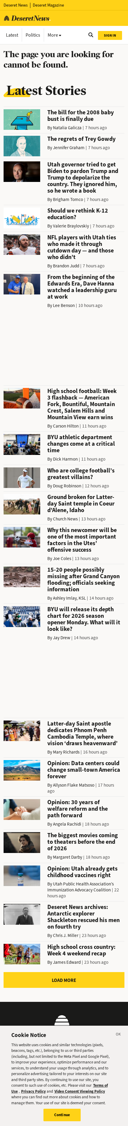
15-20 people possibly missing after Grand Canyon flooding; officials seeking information (83, 579)
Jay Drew (61, 638)
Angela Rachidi (67, 824)
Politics (33, 35)
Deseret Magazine (48, 5)
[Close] (118, 1035)
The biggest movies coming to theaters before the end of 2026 (82, 841)
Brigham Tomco (68, 199)
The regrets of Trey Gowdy (81, 139)
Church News (65, 519)
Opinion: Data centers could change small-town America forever (83, 769)
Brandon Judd (66, 266)
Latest (12, 35)
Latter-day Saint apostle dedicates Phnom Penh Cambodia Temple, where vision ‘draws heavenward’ (82, 733)
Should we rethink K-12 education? (77, 214)
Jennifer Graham (69, 148)
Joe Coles (62, 559)
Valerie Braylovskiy (71, 226)
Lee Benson (64, 305)
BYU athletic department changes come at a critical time (81, 443)
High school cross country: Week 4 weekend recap (81, 950)
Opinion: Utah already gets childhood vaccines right (82, 872)
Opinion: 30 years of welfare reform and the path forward (77, 808)
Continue (62, 1114)
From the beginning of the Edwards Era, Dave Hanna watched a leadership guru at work (82, 287)
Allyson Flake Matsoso (73, 785)
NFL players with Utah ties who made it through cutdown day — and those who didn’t (81, 247)
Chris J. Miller (65, 935)
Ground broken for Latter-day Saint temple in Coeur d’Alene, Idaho (81, 503)
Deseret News (16, 5)
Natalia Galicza (67, 128)
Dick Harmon (65, 459)
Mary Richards (66, 752)
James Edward (67, 962)
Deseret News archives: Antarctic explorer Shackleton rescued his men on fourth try (83, 917)
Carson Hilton (66, 426)
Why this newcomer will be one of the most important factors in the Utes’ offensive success (82, 540)
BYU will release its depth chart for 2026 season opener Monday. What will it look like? (83, 619)
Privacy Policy (33, 1091)
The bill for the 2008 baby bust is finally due (80, 115)
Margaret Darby (67, 857)
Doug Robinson (67, 486)
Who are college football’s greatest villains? (81, 474)
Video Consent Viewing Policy (79, 1091)
